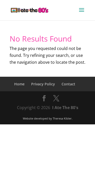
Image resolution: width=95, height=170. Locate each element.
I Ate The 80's (65, 107)
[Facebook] (44, 98)
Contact (68, 84)
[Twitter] (56, 98)
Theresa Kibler (62, 118)
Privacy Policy (43, 84)
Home (19, 84)
